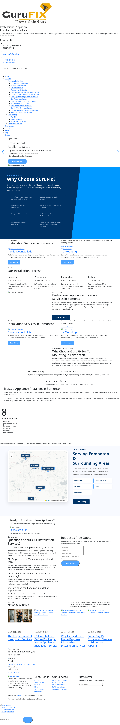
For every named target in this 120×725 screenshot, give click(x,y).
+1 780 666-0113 (13, 673)
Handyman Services (15, 124)
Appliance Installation (15, 81)
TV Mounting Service (59, 689)
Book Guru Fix (17, 161)
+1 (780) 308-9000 (9, 62)
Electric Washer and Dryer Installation (24, 110)
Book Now (14, 262)
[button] (11, 453)
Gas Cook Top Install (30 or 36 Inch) (23, 101)
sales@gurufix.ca (14, 664)
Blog (6, 133)
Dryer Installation (17, 88)
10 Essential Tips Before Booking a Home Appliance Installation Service (45, 640)
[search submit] (28, 720)
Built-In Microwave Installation (21, 106)
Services (8, 79)
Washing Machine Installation (21, 85)
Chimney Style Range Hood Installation (24, 97)
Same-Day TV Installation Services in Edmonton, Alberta (100, 640)
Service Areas (9, 126)
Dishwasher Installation (19, 83)
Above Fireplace (16, 119)
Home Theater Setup (18, 121)
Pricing (7, 128)
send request (70, 563)
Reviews (8, 130)
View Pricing (81, 502)
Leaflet (48, 500)
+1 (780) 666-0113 (9, 60)
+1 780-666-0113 (18, 530)
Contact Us (38, 691)
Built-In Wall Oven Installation (21, 108)
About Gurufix (39, 682)
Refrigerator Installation (19, 90)
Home (7, 76)
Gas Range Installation (19, 99)
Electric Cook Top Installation (21, 103)
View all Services (67, 246)
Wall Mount (15, 117)
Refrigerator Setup (59, 687)
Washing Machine (58, 682)
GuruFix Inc (21, 695)
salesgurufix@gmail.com (11, 54)
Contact (7, 135)
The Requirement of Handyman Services (20, 637)
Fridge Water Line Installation (21, 112)
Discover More (61, 317)
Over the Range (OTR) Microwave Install (25, 92)
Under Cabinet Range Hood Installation (25, 94)
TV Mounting (12, 115)
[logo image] (5, 705)
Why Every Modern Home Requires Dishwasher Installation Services (73, 640)
